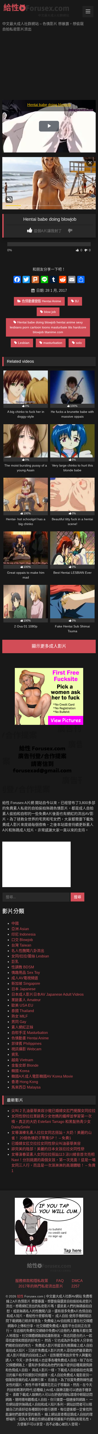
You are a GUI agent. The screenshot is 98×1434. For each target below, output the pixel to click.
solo (79, 343)
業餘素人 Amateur (26, 1000)
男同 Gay (18, 1022)
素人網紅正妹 (22, 1027)
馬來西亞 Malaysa (26, 1087)
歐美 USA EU (22, 1005)
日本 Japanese (23, 989)
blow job (50, 312)
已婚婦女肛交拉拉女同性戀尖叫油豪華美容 (46, 1143)
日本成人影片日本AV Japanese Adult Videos (47, 994)
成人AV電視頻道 (24, 978)
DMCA (77, 1281)
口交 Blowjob (22, 940)
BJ (77, 301)
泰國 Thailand (22, 1011)
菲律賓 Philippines (26, 1044)
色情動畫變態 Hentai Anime (41, 301)
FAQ (60, 1281)
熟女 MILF (19, 1016)
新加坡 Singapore (25, 983)
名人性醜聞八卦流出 (27, 951)
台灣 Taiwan (21, 945)
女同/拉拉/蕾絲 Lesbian (30, 956)
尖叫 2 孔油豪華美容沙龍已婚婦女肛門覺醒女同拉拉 (53, 1111)
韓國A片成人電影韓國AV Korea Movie (42, 1076)
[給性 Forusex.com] (40, 11)
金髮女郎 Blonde (25, 1065)
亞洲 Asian (20, 929)
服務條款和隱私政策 (31, 1281)
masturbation (52, 343)
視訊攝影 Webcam (26, 1049)
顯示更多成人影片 (49, 646)
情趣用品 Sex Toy (25, 973)
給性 (20, 1296)
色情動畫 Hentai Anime (30, 1038)
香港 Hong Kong (24, 1082)
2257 (75, 1286)
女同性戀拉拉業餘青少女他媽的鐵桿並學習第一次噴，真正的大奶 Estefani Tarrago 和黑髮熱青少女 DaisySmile (51, 1121)
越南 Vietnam (22, 1060)
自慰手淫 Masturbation (29, 1033)
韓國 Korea (20, 1071)
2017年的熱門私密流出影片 (40, 1286)
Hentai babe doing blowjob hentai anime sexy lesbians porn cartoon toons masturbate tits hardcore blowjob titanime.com (48, 327)
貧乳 (15, 1054)
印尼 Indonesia (23, 934)
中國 (15, 923)
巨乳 (15, 962)
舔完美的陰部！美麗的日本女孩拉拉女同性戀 (47, 1149)
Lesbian (23, 343)
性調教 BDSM (22, 967)
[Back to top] (84, 1420)
